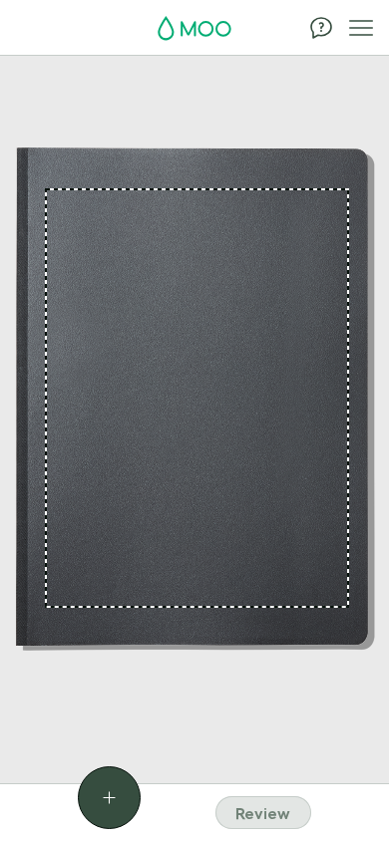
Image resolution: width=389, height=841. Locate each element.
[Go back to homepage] (194, 29)
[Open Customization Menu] (109, 797)
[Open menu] (361, 28)
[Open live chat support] (321, 28)
